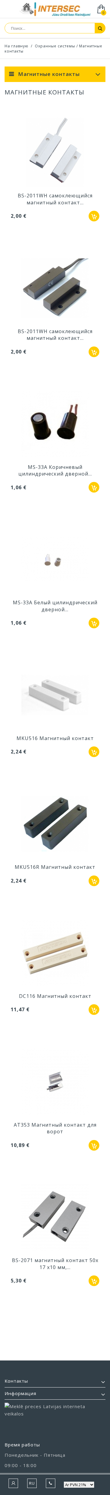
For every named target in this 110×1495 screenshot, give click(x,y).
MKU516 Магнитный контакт (55, 738)
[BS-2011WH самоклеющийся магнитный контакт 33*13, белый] (55, 153)
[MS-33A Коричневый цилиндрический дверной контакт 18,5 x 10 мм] (55, 424)
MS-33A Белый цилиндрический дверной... (55, 606)
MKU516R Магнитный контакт (55, 867)
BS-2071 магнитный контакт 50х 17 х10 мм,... (55, 1263)
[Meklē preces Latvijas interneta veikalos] (55, 1419)
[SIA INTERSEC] (55, 9)
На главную (16, 46)
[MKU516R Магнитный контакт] (55, 824)
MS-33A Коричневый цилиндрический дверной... (55, 470)
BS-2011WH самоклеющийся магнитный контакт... (55, 199)
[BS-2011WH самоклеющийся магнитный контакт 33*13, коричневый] (55, 288)
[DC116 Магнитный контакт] (55, 953)
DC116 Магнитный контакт (55, 996)
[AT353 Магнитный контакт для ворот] (55, 1082)
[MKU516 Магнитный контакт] (55, 695)
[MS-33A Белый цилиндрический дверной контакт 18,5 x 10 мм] (55, 560)
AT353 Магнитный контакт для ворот (55, 1128)
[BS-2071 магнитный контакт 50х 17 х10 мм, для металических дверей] (55, 1218)
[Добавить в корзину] (94, 216)
